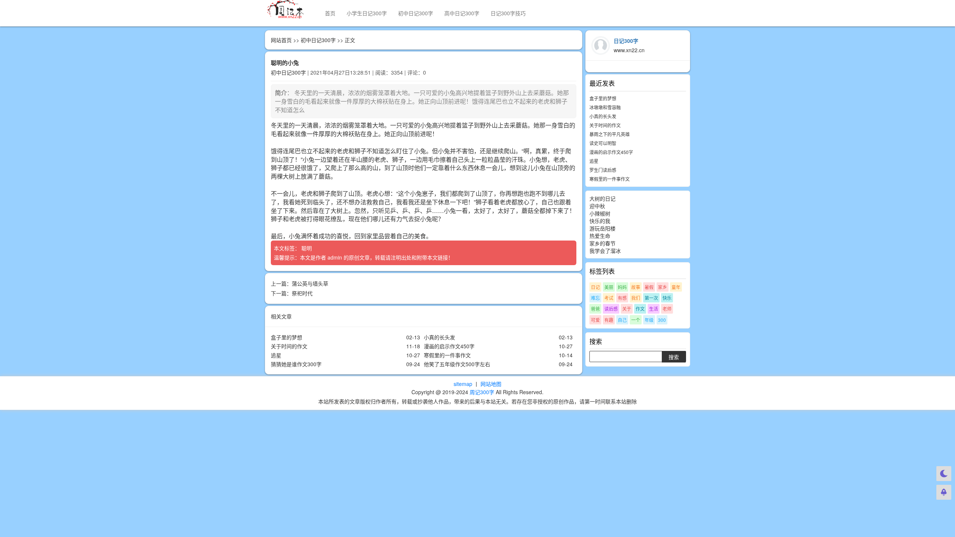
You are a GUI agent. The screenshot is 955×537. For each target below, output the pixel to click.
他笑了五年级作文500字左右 (457, 364)
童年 (675, 287)
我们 (635, 298)
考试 (608, 298)
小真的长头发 (439, 337)
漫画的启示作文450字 (449, 346)
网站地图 (490, 383)
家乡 (662, 287)
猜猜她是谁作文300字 (296, 364)
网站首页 (281, 40)
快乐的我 (599, 220)
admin (335, 257)
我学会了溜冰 (605, 250)
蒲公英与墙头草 (310, 283)
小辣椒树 (599, 213)
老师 (667, 308)
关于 (626, 308)
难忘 (595, 298)
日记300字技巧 (508, 13)
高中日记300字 (461, 13)
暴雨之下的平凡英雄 (609, 134)
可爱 (595, 320)
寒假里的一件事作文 (447, 355)
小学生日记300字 (367, 13)
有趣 (608, 320)
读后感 (611, 308)
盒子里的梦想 (286, 337)
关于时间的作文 (289, 346)
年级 (649, 320)
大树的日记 (602, 198)
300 (662, 320)
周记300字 (482, 392)
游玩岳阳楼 (602, 228)
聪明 (307, 248)
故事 (635, 287)
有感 (622, 298)
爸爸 (595, 308)
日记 (595, 287)
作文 (640, 308)
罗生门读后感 (602, 170)
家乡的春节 (602, 243)
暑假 (649, 287)
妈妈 (622, 287)
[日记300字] (289, 9)
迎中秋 (597, 206)
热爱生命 (599, 235)
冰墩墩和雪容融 (605, 107)
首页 (330, 13)
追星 (276, 355)
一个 (635, 320)
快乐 (667, 298)
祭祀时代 (302, 293)
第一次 (651, 298)
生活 (653, 308)
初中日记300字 (415, 13)
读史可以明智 (602, 143)
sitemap (463, 383)
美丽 (608, 287)
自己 (622, 320)
